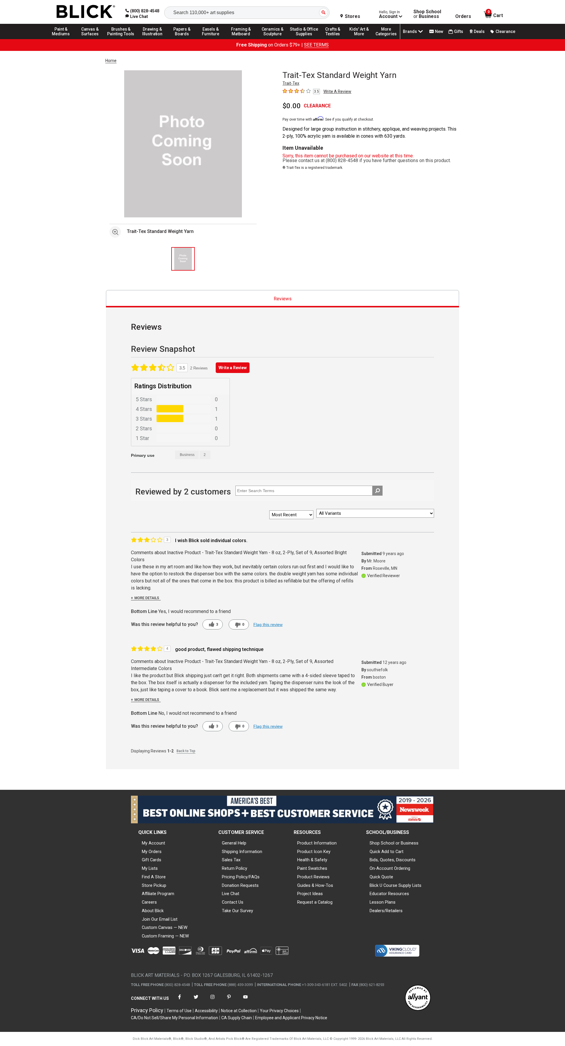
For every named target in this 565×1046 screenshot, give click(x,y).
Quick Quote (381, 877)
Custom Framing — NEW (165, 936)
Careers (149, 902)
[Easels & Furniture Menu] (211, 39)
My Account (153, 843)
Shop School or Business (394, 843)
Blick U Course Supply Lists (395, 885)
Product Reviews (313, 877)
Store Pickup (154, 885)
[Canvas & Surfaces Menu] (90, 39)
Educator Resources (389, 893)
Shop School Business (427, 14)
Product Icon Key (313, 851)
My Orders (152, 851)
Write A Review (337, 91)
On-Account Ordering (390, 868)
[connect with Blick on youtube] (245, 1000)
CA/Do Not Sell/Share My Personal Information (174, 1017)
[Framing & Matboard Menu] (241, 39)
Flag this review (267, 624)
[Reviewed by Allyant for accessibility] (418, 998)
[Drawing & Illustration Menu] (152, 39)
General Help (234, 843)
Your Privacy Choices (279, 1010)
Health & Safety (312, 859)
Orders (463, 16)
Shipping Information (242, 851)
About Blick (153, 910)
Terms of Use (179, 1010)
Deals (479, 31)
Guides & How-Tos (315, 885)
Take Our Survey (237, 910)
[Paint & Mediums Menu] (63, 39)
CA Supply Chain (236, 1017)
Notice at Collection (239, 1010)
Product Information (317, 843)
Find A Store (154, 877)
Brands (410, 31)
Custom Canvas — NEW (164, 927)
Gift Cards (151, 859)
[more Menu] (386, 39)
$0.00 (291, 106)
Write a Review (233, 367)
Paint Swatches (312, 868)
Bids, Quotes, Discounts (393, 859)
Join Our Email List (159, 919)
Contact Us (232, 902)
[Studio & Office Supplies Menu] (304, 39)
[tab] (282, 298)
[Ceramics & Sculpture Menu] (272, 39)
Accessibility (206, 1010)
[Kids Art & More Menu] (361, 39)
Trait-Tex (290, 83)
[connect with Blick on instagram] (212, 1000)
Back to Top (186, 751)
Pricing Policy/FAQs (241, 877)
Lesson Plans (383, 902)
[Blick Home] (85, 12)
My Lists (150, 868)
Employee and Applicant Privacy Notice (291, 1017)
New (439, 31)
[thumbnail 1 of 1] (183, 259)
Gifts (458, 31)
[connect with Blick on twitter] (196, 1000)
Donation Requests (240, 885)
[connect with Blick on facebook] (179, 1000)
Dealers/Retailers (386, 910)
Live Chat (230, 893)
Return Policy (234, 868)
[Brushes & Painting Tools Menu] (121, 39)
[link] (136, 16)
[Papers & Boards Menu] (184, 39)
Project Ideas (310, 893)
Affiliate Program (158, 893)
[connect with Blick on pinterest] (229, 1000)
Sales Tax (231, 859)
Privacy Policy (147, 1010)
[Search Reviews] (377, 491)
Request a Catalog (315, 902)
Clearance (505, 31)
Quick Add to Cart (386, 851)
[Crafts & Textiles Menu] (335, 39)
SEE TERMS (316, 45)
